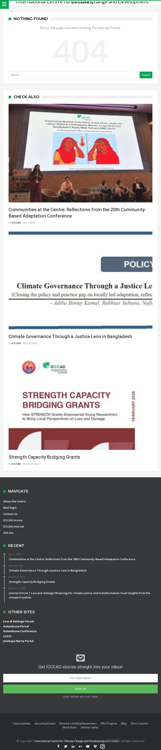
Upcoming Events (45, 723)
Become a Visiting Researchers (78, 723)
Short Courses (139, 723)
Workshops (69, 727)
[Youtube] (87, 746)
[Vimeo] (95, 746)
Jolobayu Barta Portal (18, 641)
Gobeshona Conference (20, 631)
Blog (124, 723)
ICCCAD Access (12, 520)
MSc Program (109, 723)
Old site (8, 533)
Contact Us (10, 514)
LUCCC (7, 636)
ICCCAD (16, 222)
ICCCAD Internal (13, 526)
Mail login (10, 507)
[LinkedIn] (73, 746)
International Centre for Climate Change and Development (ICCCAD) (76, 741)
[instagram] (102, 746)
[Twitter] (65, 746)
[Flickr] (80, 746)
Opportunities (21, 723)
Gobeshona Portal (16, 626)
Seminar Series (90, 727)
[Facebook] (58, 746)
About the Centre (14, 501)
